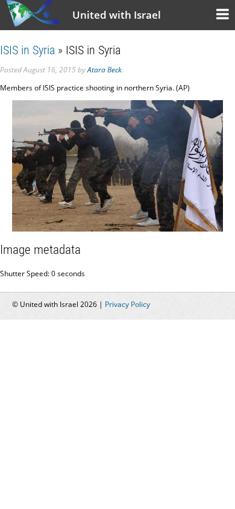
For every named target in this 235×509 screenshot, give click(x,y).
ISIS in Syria (27, 50)
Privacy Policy (127, 304)
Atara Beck (104, 70)
